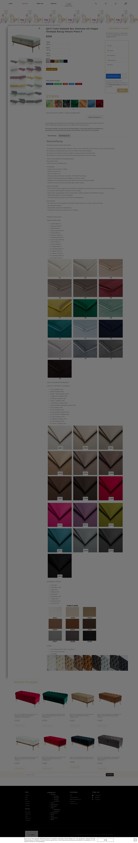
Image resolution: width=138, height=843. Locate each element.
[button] (135, 840)
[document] (69, 421)
